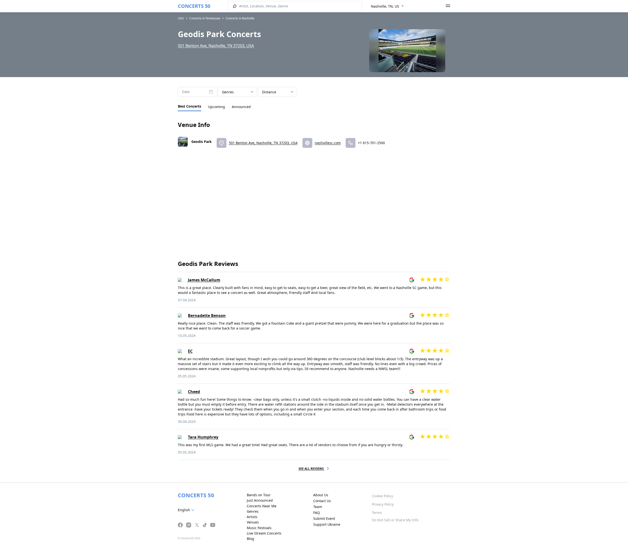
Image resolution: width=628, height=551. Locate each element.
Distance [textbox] (269, 92)
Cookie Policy (382, 496)
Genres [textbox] (228, 92)
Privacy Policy (383, 504)
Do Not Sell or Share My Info (395, 520)
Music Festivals (259, 527)
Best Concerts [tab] (189, 106)
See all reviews (312, 469)
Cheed (194, 391)
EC (190, 351)
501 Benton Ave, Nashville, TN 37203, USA (216, 45)
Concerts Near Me (261, 506)
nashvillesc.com (328, 142)
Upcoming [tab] (216, 106)
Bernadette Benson (207, 315)
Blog (250, 538)
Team (317, 506)
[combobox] (387, 6)
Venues (253, 522)
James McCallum (204, 280)
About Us (320, 495)
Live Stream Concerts (264, 533)
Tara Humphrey (203, 437)
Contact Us (322, 500)
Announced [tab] (241, 106)
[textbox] (187, 510)
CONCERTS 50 (194, 6)
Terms (377, 512)
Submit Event (324, 518)
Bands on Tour (259, 495)
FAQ (316, 512)
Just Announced (260, 500)
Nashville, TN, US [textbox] (385, 6)
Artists (252, 516)
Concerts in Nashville (240, 18)
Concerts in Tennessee (204, 18)
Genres (253, 511)
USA (181, 18)
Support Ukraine (326, 524)
